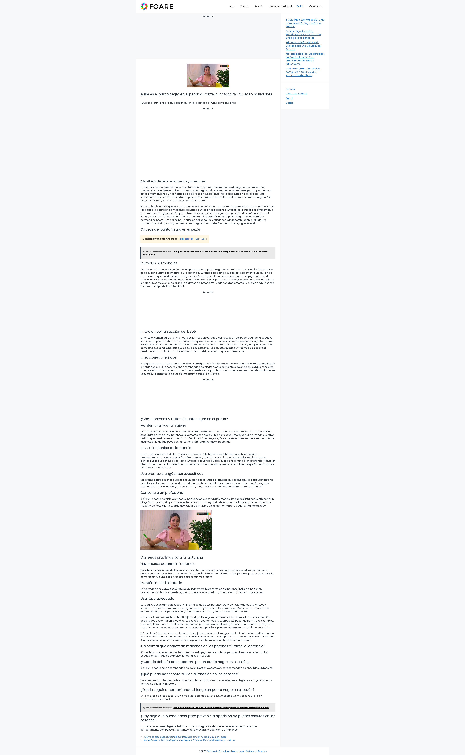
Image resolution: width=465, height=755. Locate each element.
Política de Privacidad (218, 751)
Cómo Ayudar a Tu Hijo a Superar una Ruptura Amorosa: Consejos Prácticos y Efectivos (189, 740)
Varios (244, 6)
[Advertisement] (208, 37)
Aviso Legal (238, 751)
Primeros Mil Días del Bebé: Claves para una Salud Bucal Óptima (303, 46)
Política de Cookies (256, 751)
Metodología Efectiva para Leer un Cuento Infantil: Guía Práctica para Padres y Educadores (305, 59)
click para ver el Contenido (192, 238)
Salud (300, 6)
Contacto (315, 6)
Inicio (231, 6)
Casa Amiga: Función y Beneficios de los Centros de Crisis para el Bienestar (303, 34)
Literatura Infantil (280, 6)
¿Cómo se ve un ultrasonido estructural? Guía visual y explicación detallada (303, 72)
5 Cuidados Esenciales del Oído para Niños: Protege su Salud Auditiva (305, 23)
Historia (258, 6)
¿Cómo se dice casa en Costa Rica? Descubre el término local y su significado (185, 737)
